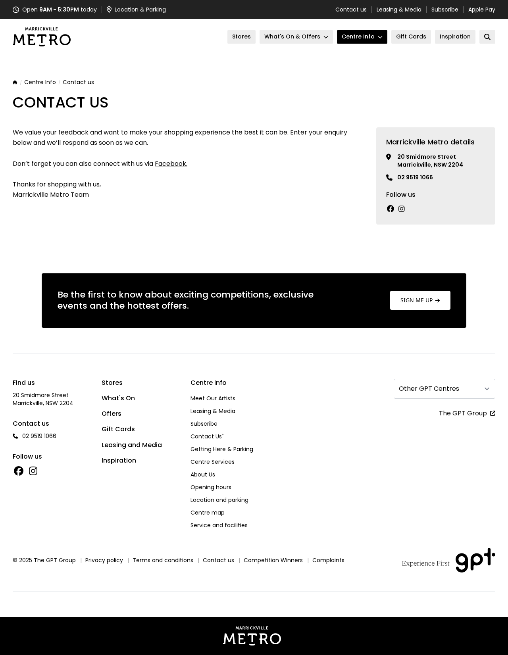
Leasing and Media (132, 445)
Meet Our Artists (212, 398)
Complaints (328, 560)
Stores (112, 382)
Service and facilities (219, 525)
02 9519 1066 (415, 177)
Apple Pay (481, 9)
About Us (202, 474)
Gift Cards (118, 429)
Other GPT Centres (429, 388)
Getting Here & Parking (221, 449)
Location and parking (219, 500)
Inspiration (119, 460)
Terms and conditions (163, 560)
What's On (118, 398)
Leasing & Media (399, 9)
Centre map (207, 513)
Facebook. (171, 163)
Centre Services (212, 462)
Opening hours (210, 487)
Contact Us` (207, 436)
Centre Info (40, 82)
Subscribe (444, 9)
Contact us (351, 9)
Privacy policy (104, 560)
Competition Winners (273, 560)
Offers (111, 413)
